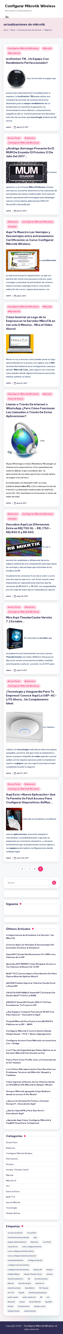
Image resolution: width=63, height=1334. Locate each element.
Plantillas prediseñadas (37, 1293)
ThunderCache (23, 1306)
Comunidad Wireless (15, 1260)
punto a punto (13, 1297)
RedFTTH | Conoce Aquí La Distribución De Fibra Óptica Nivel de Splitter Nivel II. (31, 975)
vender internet (30, 1311)
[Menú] (6, 17)
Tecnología (11, 1207)
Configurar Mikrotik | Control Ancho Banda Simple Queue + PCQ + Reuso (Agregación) (28, 1032)
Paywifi (21, 1293)
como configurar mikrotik (31, 1247)
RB (41, 1297)
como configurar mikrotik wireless (21, 1251)
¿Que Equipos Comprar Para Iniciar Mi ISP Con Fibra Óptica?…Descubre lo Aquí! (30, 1013)
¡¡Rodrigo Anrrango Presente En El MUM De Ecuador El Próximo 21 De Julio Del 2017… (30, 152)
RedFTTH (10, 1197)
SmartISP (48, 1302)
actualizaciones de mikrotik (18, 1237)
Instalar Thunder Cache (17, 1169)
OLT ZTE (11, 1293)
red (48, 1297)
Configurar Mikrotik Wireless (30, 6)
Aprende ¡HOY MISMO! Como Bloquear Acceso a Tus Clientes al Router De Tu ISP (31, 965)
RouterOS (11, 1302)
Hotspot (12, 227)
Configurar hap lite (35, 1260)
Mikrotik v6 (14, 53)
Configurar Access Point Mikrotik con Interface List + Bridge (31, 1042)
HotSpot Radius (13, 1274)
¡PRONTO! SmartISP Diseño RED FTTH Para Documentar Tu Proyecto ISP (28, 1003)
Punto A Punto (15, 399)
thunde (10, 1306)
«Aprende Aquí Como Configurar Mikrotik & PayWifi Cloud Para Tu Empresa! (28, 1121)
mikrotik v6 (39, 1283)
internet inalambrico (15, 1279)
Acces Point (14, 138)
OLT (8, 1186)
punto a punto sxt (29, 1297)
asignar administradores (17, 1242)
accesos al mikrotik (15, 1233)
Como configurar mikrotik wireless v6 (22, 1256)
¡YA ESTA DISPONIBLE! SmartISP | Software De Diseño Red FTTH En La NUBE (30, 994)
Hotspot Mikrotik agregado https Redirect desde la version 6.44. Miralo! (28, 1093)
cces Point (47, 1242)
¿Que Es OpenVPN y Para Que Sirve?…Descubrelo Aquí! (26, 1112)
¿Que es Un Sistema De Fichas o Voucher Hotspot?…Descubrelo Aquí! (27, 1102)
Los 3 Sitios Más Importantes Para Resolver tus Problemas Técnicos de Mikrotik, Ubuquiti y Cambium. (31, 1072)
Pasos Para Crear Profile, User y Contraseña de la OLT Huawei (31, 1061)
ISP (29, 1279)
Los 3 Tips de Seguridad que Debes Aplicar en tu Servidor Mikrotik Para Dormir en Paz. (31, 1051)
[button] (22, 868)
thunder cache (39, 1306)
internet (49, 1274)
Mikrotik (47, 48)
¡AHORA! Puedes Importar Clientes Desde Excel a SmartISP (30, 984)
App (35, 1237)
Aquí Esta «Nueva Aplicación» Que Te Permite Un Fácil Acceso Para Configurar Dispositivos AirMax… (30, 798)
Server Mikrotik (13, 1202)
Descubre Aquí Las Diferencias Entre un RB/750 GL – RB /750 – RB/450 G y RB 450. (28, 528)
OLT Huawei (43, 1288)
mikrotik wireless (14, 1288)
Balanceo (30, 138)
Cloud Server (13, 1247)
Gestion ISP (37, 1270)
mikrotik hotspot (24, 1283)
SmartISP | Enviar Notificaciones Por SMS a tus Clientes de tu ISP (31, 956)
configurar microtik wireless (18, 1265)
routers (22, 1302)
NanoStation (30, 1288)
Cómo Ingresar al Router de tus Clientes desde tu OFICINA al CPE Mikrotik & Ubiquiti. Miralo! (30, 1083)
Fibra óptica (12, 1158)
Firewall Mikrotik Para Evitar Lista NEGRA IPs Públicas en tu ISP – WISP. (29, 1023)
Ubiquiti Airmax (13, 1213)
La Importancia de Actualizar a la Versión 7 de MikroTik (30, 936)
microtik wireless (41, 1279)
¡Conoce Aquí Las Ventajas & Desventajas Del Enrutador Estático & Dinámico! (30, 946)
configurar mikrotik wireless (18, 1270)
